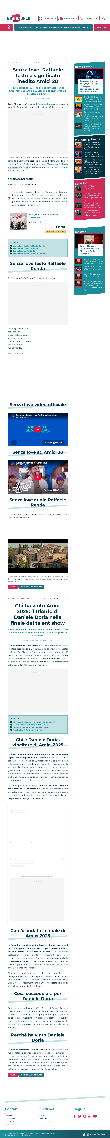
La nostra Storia (46, 1122)
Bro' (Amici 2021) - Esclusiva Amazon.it (43, 216)
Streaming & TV (18, 599)
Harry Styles (89, 28)
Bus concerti (55, 28)
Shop (89, 18)
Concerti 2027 (40, 28)
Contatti (8, 1116)
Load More (38, 1085)
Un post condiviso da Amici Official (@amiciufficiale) (36, 876)
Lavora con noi (11, 1122)
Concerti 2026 (24, 28)
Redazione (44, 1119)
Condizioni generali (11, 1133)
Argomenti (48, 18)
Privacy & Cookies (26, 1133)
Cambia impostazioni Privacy (45, 1133)
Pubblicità (9, 1124)
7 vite (27, 167)
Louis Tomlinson (72, 28)
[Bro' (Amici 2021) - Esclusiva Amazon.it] (18, 221)
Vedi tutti (102, 28)
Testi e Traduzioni (19, 63)
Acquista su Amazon (56, 231)
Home (10, 63)
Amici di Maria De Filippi (31, 587)
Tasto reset (53, 164)
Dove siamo (10, 1119)
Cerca (103, 18)
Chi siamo (43, 1116)
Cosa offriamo (68, 18)
